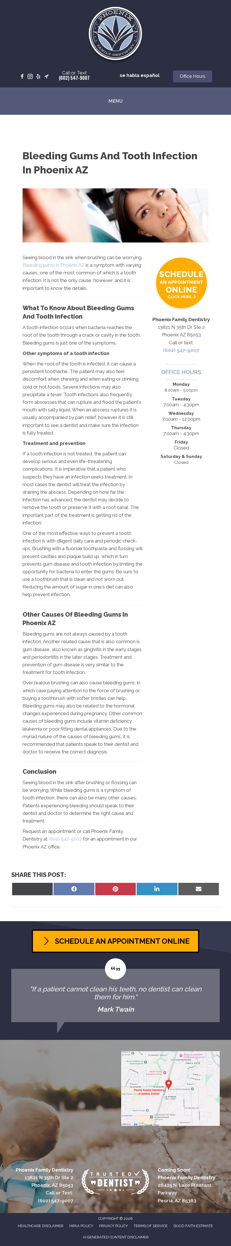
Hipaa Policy (81, 1226)
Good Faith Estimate (193, 1226)
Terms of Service (151, 1226)
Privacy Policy (113, 1226)
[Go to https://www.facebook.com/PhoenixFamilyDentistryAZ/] (22, 77)
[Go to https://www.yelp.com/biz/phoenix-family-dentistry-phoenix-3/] (38, 77)
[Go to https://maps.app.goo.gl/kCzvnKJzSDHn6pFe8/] (46, 77)
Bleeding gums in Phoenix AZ (54, 265)
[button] (192, 76)
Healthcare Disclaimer (40, 1226)
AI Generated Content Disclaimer (116, 1237)
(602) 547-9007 (74, 77)
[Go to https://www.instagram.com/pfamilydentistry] (30, 77)
